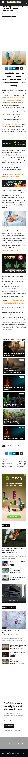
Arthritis (14, 445)
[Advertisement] (14, 34)
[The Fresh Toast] (14, 2)
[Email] (17, 68)
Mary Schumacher (9, 13)
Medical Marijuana (10, 16)
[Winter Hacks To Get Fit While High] (14, 620)
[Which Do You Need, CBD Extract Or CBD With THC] (5, 654)
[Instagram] (9, 743)
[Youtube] (22, 743)
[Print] (21, 68)
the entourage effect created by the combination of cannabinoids (12, 121)
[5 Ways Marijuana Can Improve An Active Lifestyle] (5, 661)
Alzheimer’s (8, 445)
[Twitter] (10, 68)
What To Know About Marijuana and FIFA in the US (13, 549)
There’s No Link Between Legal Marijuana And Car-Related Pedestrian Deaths (21, 465)
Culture (3, 545)
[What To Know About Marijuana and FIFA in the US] (14, 538)
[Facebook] (6, 68)
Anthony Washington (6, 552)
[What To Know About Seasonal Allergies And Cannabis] (5, 563)
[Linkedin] (14, 68)
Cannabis (3, 16)
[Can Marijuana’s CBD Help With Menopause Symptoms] (5, 647)
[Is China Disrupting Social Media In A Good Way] (5, 570)
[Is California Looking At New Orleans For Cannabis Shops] (5, 578)
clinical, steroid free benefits (10, 250)
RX (15, 16)
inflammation (20, 445)
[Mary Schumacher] (3, 13)
